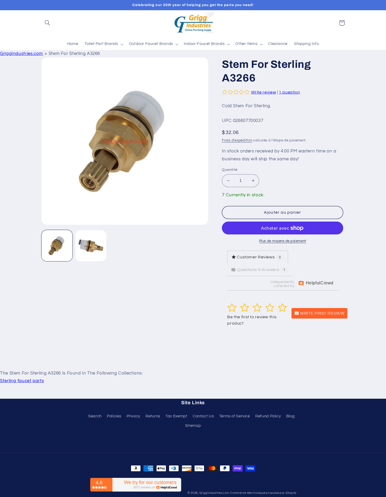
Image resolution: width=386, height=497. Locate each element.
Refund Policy (268, 416)
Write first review (321, 313)
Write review (263, 92)
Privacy (133, 416)
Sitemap (193, 426)
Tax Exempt (176, 416)
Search (95, 416)
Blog (290, 416)
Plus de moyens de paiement (282, 241)
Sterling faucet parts (22, 380)
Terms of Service (234, 416)
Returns (152, 416)
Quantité (229, 170)
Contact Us (203, 416)
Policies (114, 416)
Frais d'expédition (237, 140)
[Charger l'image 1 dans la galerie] (57, 246)
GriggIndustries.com (21, 53)
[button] (47, 23)
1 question (289, 92)
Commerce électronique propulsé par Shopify (263, 492)
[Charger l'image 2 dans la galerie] (91, 246)
